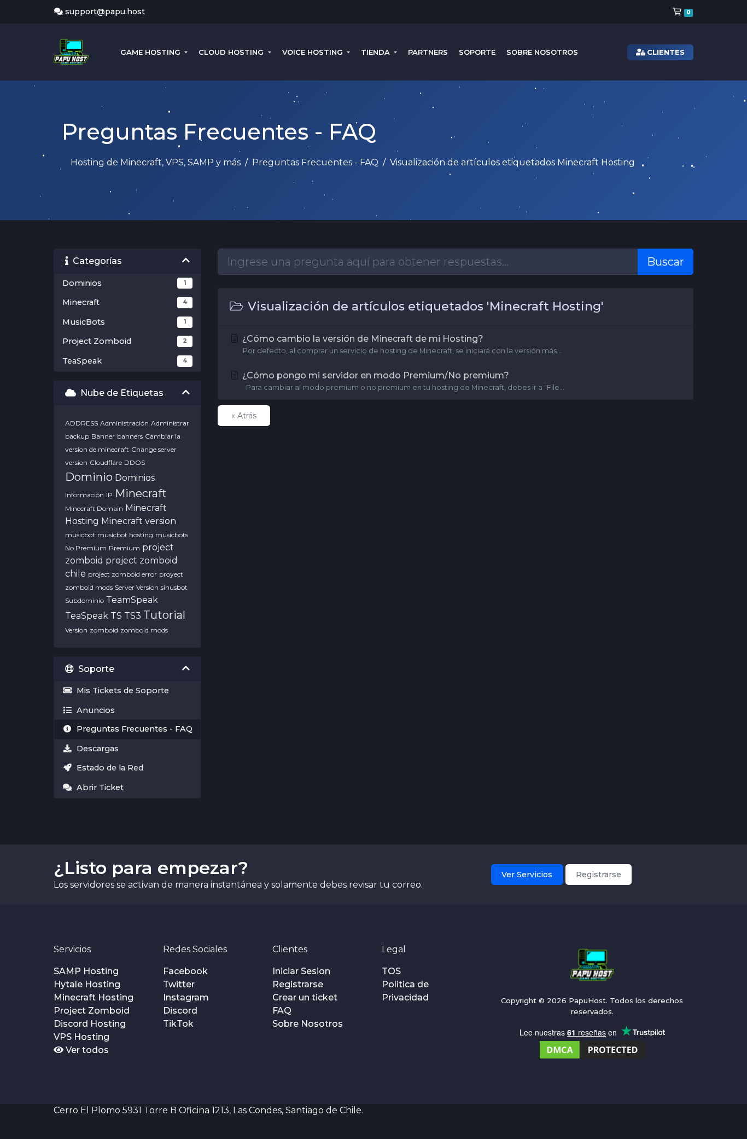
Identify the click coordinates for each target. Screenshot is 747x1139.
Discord (180, 1010)
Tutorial (164, 615)
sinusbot (174, 587)
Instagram (186, 997)
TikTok (178, 1024)
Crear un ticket (304, 997)
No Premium (86, 548)
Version (76, 630)
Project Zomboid (92, 1010)
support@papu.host (105, 11)
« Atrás (243, 416)
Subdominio (84, 600)
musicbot (80, 535)
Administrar (170, 423)
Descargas (95, 748)
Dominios (135, 478)
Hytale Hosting (87, 984)
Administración (124, 423)
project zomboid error (122, 574)
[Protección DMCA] (592, 1049)
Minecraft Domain (94, 508)
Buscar (665, 261)
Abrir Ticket (98, 787)
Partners (428, 52)
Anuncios (93, 710)
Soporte (477, 52)
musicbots (171, 535)
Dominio (89, 477)
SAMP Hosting (86, 971)
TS (116, 616)
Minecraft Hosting (93, 997)
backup (77, 436)
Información (84, 495)
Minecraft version (138, 521)
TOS (391, 971)
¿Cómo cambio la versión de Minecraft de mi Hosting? (401, 344)
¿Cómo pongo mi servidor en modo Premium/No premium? (402, 381)
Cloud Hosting (232, 52)
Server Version (137, 587)
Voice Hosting (313, 52)
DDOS (134, 462)
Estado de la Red (107, 768)
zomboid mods (144, 630)
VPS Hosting (81, 1037)
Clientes (665, 52)
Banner (103, 436)
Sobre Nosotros (542, 52)
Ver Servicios (526, 874)
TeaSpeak (86, 616)
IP (109, 495)
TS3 (132, 616)
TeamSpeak (132, 600)
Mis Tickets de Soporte (120, 690)
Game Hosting (151, 52)
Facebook (185, 971)
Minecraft (141, 493)
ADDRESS (81, 423)
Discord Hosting (90, 1024)
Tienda (376, 52)
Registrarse (598, 874)
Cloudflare (106, 462)
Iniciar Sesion (301, 971)
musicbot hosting (125, 535)
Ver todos (86, 1050)
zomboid (104, 630)
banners (130, 436)
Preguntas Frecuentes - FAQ (315, 162)
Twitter (179, 984)
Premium (124, 548)
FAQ (281, 1010)
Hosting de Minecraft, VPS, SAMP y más (156, 162)
